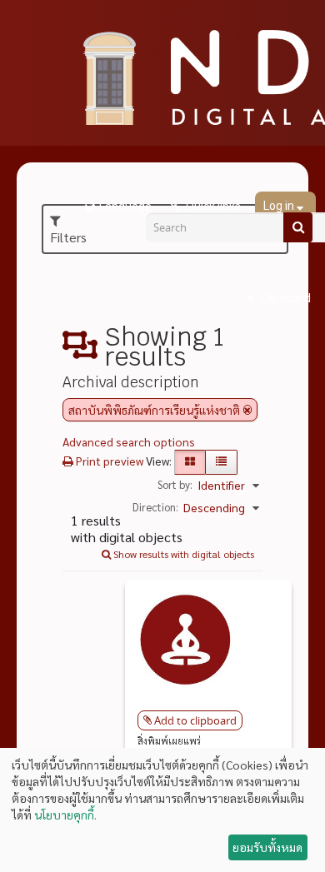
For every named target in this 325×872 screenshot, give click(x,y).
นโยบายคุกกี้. (65, 814)
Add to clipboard (195, 720)
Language (125, 206)
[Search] (297, 227)
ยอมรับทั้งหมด (267, 847)
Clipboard (284, 298)
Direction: (155, 507)
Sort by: (175, 484)
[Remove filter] (247, 409)
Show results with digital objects (182, 554)
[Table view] (221, 462)
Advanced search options (128, 441)
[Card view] (190, 462)
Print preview (108, 460)
